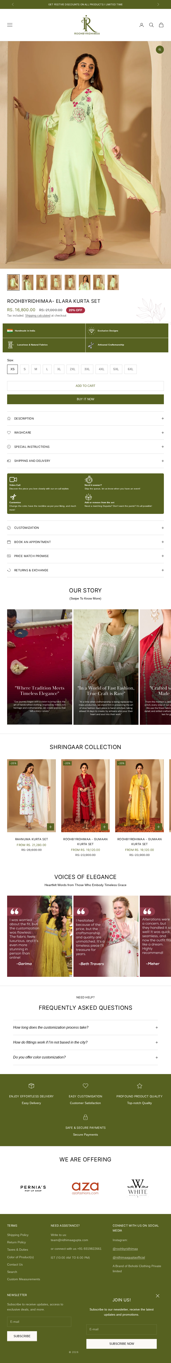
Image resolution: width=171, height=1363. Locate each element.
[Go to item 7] (99, 282)
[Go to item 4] (56, 282)
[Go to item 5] (70, 282)
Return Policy (16, 1242)
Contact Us (15, 1264)
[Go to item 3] (42, 282)
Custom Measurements (23, 1279)
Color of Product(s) (20, 1257)
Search (12, 1272)
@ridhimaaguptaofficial (129, 1257)
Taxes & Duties (17, 1249)
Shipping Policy (17, 1235)
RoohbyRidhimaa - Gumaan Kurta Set (85, 841)
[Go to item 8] (113, 282)
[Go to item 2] (27, 282)
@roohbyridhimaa (125, 1248)
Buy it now (85, 399)
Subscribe (22, 1336)
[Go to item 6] (84, 282)
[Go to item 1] (13, 282)
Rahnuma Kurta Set (31, 839)
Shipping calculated (37, 315)
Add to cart (85, 386)
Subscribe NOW (121, 1343)
